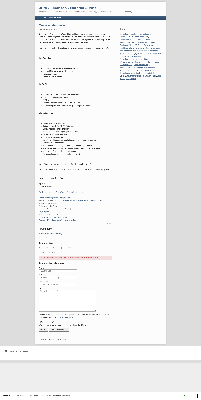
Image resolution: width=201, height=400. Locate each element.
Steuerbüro (124, 34)
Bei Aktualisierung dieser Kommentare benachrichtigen (63, 325)
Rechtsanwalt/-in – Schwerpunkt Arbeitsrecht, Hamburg (57, 220)
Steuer (122, 76)
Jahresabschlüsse (127, 67)
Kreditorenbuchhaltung (139, 34)
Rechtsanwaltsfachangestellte (132, 48)
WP (128, 56)
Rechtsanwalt (130, 51)
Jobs (159, 76)
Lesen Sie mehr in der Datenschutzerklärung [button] (51, 396)
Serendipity (51, 339)
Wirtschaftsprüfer (127, 62)
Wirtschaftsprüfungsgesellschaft (133, 54)
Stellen (123, 56)
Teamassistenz (56, 203)
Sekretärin (102, 200)
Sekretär (86, 200)
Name (41, 268)
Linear (59, 248)
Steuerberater (150, 76)
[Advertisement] (70, 379)
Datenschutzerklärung (68, 317)
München (139, 67)
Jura (121, 51)
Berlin (152, 34)
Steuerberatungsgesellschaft (131, 59)
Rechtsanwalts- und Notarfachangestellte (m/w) (55, 209)
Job (127, 79)
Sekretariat (94, 200)
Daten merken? (47, 322)
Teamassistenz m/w (52, 25)
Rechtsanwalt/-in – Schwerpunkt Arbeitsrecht (54, 217)
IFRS (147, 42)
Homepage (43, 281)
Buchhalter (141, 51)
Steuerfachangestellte (135, 76)
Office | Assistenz (65, 198)
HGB (135, 45)
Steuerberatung (126, 65)
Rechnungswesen (152, 62)
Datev (146, 59)
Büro (152, 70)
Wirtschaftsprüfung (127, 70)
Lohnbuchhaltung (141, 37)
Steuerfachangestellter (129, 73)
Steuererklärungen (153, 48)
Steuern (149, 40)
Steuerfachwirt (136, 56)
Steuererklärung (150, 45)
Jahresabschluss (127, 42)
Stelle (122, 79)
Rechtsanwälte (126, 45)
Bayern (153, 42)
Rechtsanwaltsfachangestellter (132, 40)
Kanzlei (132, 79)
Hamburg (66, 200)
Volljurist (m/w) (44, 212)
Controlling (139, 42)
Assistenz (58, 200)
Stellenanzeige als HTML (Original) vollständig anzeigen (62, 192)
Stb (154, 73)
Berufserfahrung (142, 70)
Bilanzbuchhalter (154, 54)
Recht (140, 45)
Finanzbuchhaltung (141, 65)
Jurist (130, 37)
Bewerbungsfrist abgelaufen (48, 198)
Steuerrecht (139, 62)
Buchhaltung (149, 67)
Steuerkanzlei (152, 51)
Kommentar (44, 288)
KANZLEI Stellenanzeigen (50, 18)
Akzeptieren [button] (188, 396)
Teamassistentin (44, 203)
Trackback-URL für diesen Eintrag (50, 234)
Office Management (76, 200)
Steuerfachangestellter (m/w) (48, 214)
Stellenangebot (145, 73)
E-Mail (41, 275)
